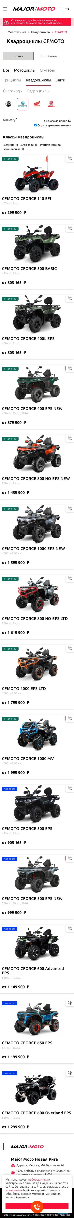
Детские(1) (10, 144)
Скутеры (47, 70)
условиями (13, 1190)
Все (6, 70)
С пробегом (48, 56)
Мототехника (17, 32)
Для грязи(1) (28, 144)
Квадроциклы (40, 32)
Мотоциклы (24, 70)
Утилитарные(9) (13, 149)
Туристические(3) (51, 144)
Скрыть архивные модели (54, 125)
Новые (18, 56)
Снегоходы (12, 91)
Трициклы (12, 80)
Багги (60, 80)
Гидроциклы (38, 91)
